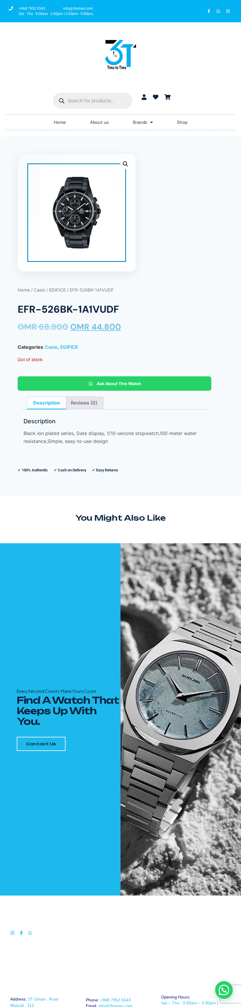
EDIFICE (57, 290)
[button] (125, 164)
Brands (140, 122)
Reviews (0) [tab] (84, 403)
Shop (182, 122)
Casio (39, 290)
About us (99, 122)
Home (60, 122)
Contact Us (41, 743)
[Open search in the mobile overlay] (92, 100)
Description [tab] (46, 403)
